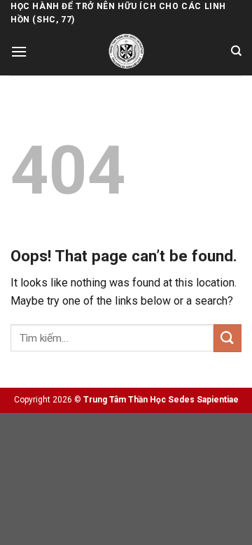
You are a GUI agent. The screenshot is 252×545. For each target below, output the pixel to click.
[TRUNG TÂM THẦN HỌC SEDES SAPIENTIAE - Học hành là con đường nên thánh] (126, 51)
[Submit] (227, 337)
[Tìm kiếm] (236, 51)
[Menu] (18, 51)
